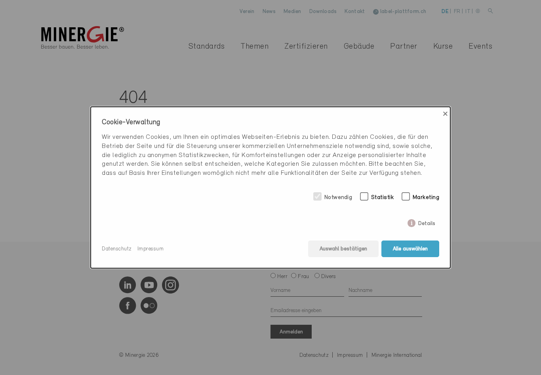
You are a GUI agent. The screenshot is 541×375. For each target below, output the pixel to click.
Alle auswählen (410, 249)
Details (426, 222)
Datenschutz (117, 249)
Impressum (150, 249)
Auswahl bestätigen (343, 249)
